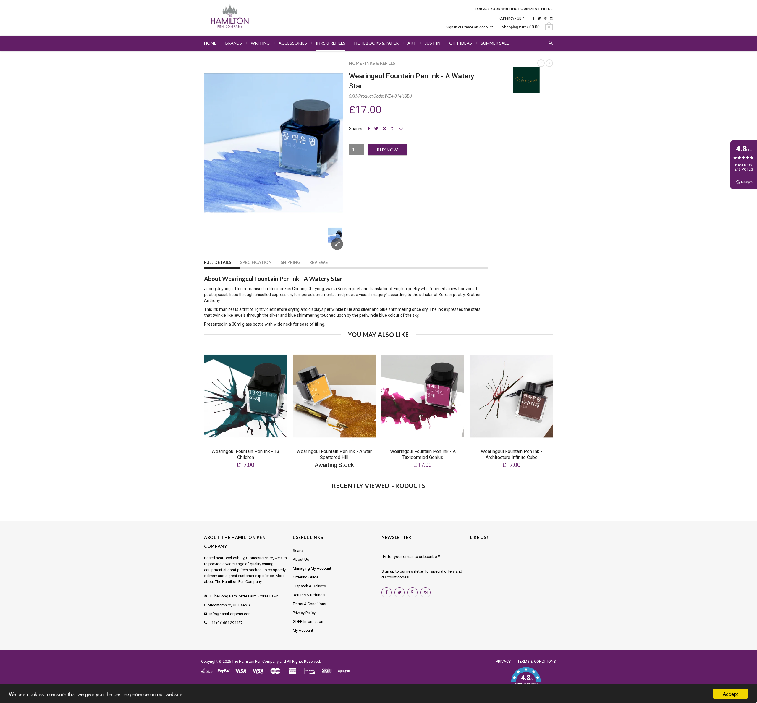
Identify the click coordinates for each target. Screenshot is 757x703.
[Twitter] (539, 18)
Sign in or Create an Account (469, 27)
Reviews (318, 262)
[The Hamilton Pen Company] (230, 17)
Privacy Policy (304, 612)
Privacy (503, 661)
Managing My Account (312, 568)
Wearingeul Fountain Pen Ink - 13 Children (245, 454)
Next (331, 242)
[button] (526, 679)
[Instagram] (551, 18)
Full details (217, 262)
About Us (301, 559)
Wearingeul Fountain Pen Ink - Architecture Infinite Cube (511, 454)
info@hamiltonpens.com (230, 614)
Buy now (387, 149)
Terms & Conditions (309, 604)
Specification (256, 262)
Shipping (290, 262)
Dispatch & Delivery (309, 586)
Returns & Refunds (309, 595)
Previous (216, 242)
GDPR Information (308, 621)
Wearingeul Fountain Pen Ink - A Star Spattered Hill (334, 454)
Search (299, 550)
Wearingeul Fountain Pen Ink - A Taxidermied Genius (423, 454)
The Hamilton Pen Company (255, 661)
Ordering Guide (305, 577)
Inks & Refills (380, 63)
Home (355, 63)
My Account (303, 630)
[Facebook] (534, 18)
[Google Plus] (545, 18)
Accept (730, 693)
